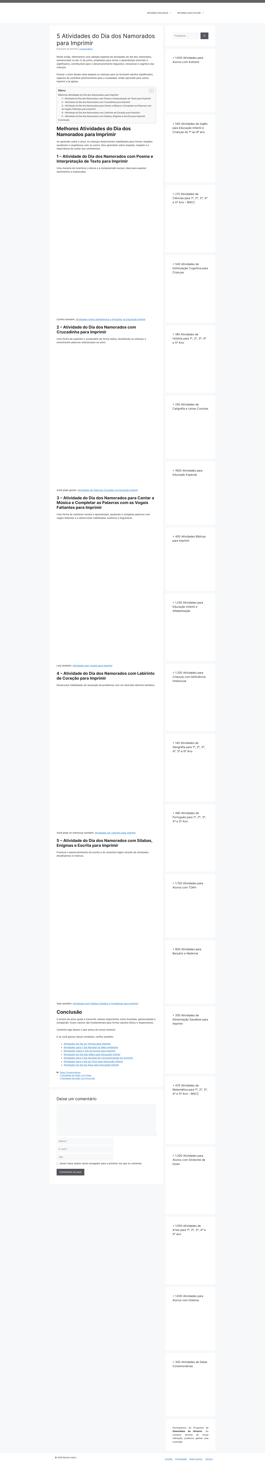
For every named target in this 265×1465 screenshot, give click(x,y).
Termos (209, 1459)
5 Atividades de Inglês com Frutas (75, 1075)
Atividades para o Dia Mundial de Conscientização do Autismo (98, 1058)
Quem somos (196, 1459)
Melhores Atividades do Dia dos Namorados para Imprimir (88, 95)
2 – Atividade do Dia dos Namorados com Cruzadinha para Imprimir (96, 102)
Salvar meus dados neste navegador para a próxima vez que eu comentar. (101, 1163)
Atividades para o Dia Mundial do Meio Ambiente (91, 1047)
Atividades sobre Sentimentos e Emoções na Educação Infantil (110, 319)
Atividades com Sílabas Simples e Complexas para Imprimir (105, 1003)
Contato (169, 1459)
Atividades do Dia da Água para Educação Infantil (91, 1065)
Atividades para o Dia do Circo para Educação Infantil (93, 1061)
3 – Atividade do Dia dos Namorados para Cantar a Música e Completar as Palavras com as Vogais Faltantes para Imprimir (106, 107)
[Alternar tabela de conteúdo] (150, 90)
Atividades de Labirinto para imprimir (115, 832)
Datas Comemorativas (70, 1072)
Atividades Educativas (157, 12)
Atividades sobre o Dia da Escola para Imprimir (89, 1050)
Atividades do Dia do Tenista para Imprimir (87, 1043)
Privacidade (181, 1459)
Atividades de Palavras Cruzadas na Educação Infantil (108, 490)
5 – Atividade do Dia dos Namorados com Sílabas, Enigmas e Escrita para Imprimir (103, 116)
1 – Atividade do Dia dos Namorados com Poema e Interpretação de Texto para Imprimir (106, 98)
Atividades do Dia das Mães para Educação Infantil (92, 1054)
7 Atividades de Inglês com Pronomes (77, 1078)
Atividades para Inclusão (189, 12)
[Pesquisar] (204, 35)
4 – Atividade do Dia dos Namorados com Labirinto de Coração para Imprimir (101, 112)
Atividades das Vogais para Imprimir (92, 665)
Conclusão (64, 120)
